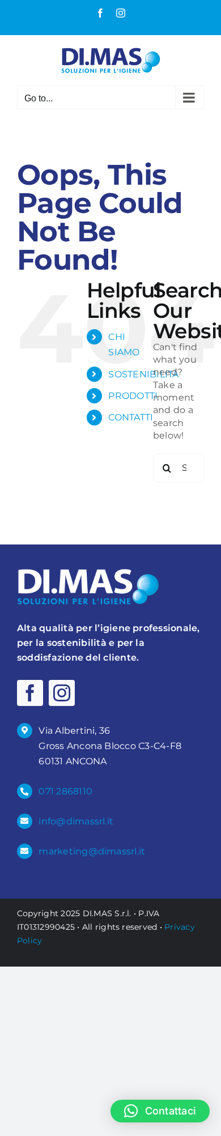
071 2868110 (65, 791)
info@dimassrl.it (76, 821)
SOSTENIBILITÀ (143, 374)
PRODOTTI (133, 395)
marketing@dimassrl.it (92, 851)
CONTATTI (130, 417)
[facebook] (30, 693)
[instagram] (62, 693)
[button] (160, 1111)
